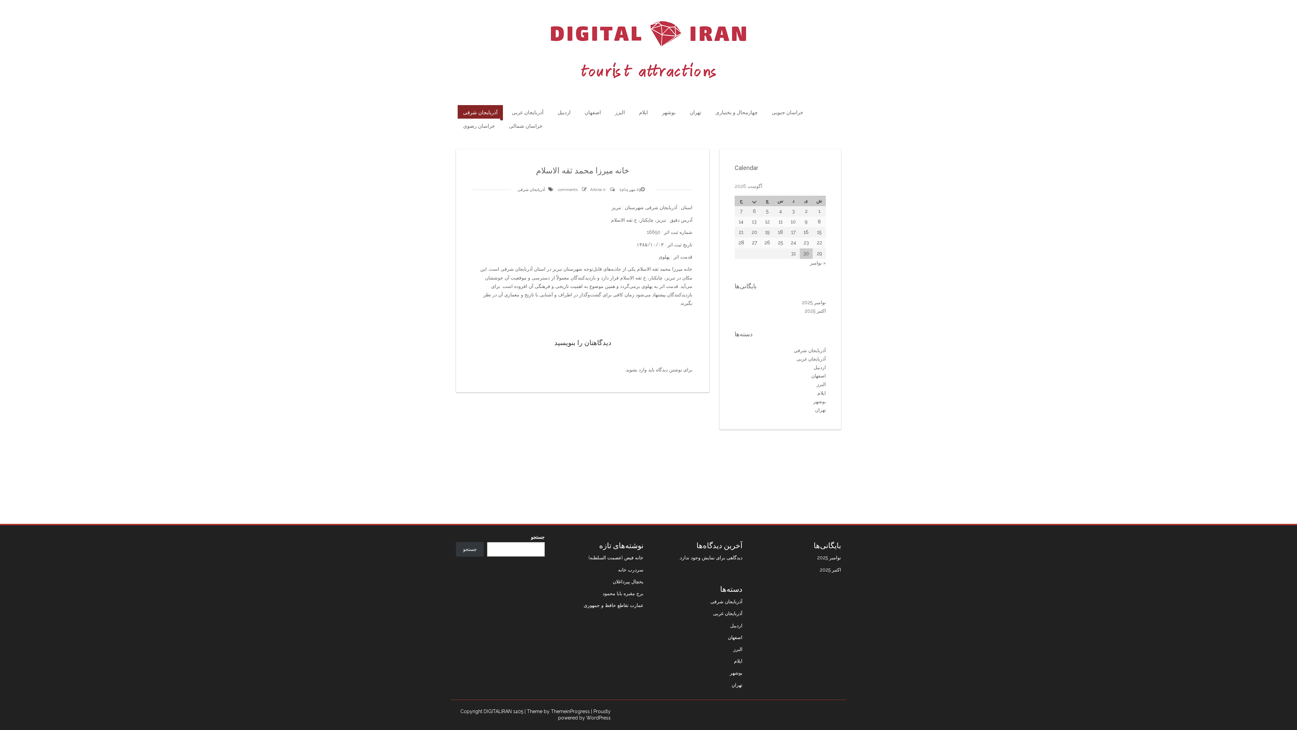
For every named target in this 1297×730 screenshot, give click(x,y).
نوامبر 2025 (814, 302)
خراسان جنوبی (787, 113)
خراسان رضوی (479, 126)
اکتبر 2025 (815, 311)
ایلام (643, 113)
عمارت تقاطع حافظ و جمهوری (613, 605)
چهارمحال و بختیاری (736, 113)
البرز (620, 113)
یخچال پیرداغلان (628, 581)
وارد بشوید (636, 369)
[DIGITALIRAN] (648, 49)
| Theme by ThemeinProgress (557, 711)
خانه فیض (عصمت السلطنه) (615, 557)
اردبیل (564, 113)
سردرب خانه (630, 570)
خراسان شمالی (525, 126)
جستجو (538, 537)
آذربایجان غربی (527, 113)
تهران (695, 113)
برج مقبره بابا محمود (623, 593)
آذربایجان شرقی (480, 113)
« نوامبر (818, 263)
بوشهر (669, 113)
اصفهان (593, 113)
